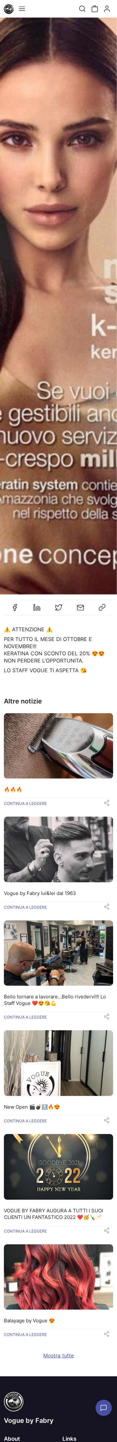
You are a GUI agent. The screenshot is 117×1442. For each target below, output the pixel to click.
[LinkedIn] (36, 610)
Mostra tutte (58, 1355)
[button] (106, 805)
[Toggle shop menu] (22, 9)
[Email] (80, 610)
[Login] (107, 9)
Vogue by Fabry (29, 1420)
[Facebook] (15, 610)
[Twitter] (58, 610)
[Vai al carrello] (94, 9)
